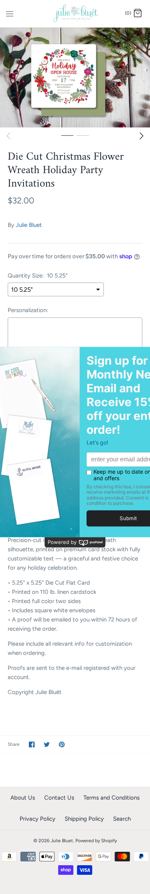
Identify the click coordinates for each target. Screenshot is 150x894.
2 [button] (82, 135)
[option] (75, 77)
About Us (22, 797)
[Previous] (8, 135)
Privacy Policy (37, 818)
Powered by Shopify (96, 840)
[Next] (141, 135)
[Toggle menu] (9, 13)
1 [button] (67, 135)
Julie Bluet (29, 224)
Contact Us (59, 797)
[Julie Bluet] (75, 13)
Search (122, 818)
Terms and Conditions (111, 797)
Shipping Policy (84, 818)
